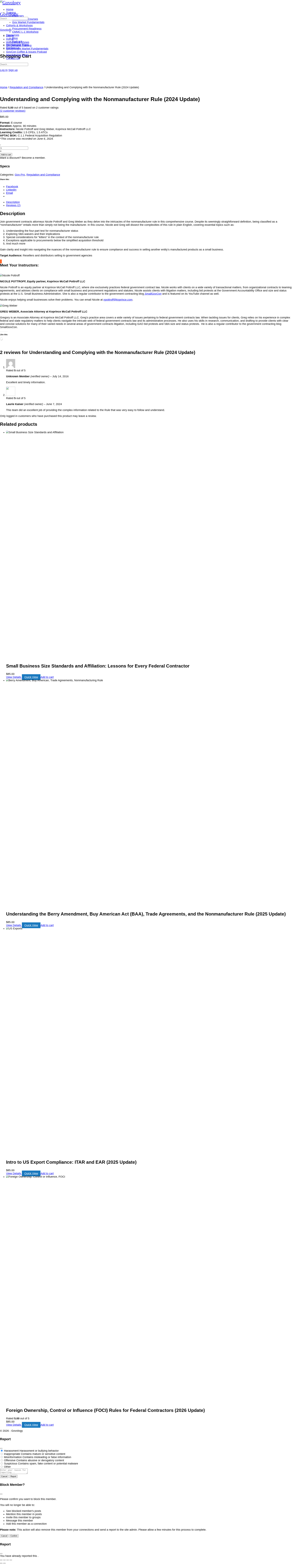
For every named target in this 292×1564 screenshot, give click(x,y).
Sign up (13, 70)
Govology (9, 14)
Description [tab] (13, 202)
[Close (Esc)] (1, 1448)
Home (3, 87)
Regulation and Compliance (26, 87)
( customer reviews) (12, 110)
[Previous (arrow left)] (1, 1563)
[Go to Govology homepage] (10, 2)
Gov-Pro (20, 174)
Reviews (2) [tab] (13, 205)
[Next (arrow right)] (4, 1563)
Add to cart (6, 155)
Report (13, 1476)
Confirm (13, 1536)
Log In (4, 70)
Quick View (31, 677)
